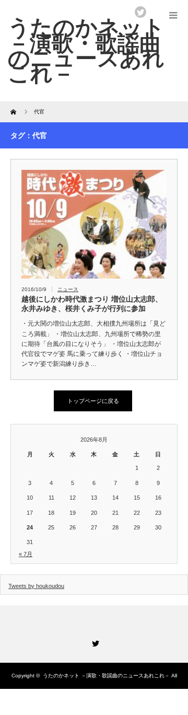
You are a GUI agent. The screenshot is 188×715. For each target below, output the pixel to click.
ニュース (67, 289)
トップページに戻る (93, 401)
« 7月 (25, 554)
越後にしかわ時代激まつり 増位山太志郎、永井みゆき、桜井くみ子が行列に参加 (91, 304)
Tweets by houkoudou (36, 586)
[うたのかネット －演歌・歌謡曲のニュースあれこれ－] (86, 50)
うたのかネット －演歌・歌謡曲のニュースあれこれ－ (106, 675)
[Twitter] (94, 642)
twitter (140, 12)
